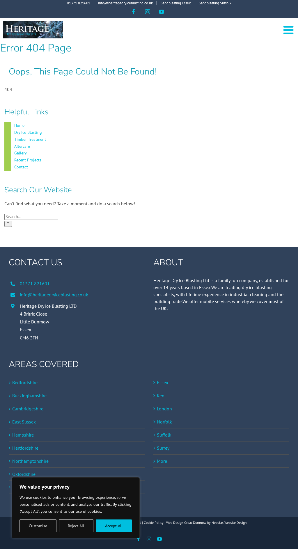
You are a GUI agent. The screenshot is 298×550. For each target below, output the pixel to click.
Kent (161, 395)
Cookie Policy (154, 522)
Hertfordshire (25, 448)
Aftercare (22, 146)
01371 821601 (35, 283)
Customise (38, 525)
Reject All (76, 525)
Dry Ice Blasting (28, 132)
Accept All (114, 525)
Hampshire (23, 435)
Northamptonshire (30, 461)
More (162, 461)
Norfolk (164, 422)
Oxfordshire (24, 474)
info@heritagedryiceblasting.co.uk (54, 295)
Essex (162, 382)
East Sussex (24, 422)
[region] (76, 507)
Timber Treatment (30, 139)
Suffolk (164, 435)
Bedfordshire (25, 382)
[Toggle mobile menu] (289, 30)
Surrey (163, 448)
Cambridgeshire (27, 409)
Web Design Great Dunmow (186, 522)
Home (19, 125)
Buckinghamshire (29, 395)
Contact (21, 167)
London (164, 409)
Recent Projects (27, 160)
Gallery (20, 153)
